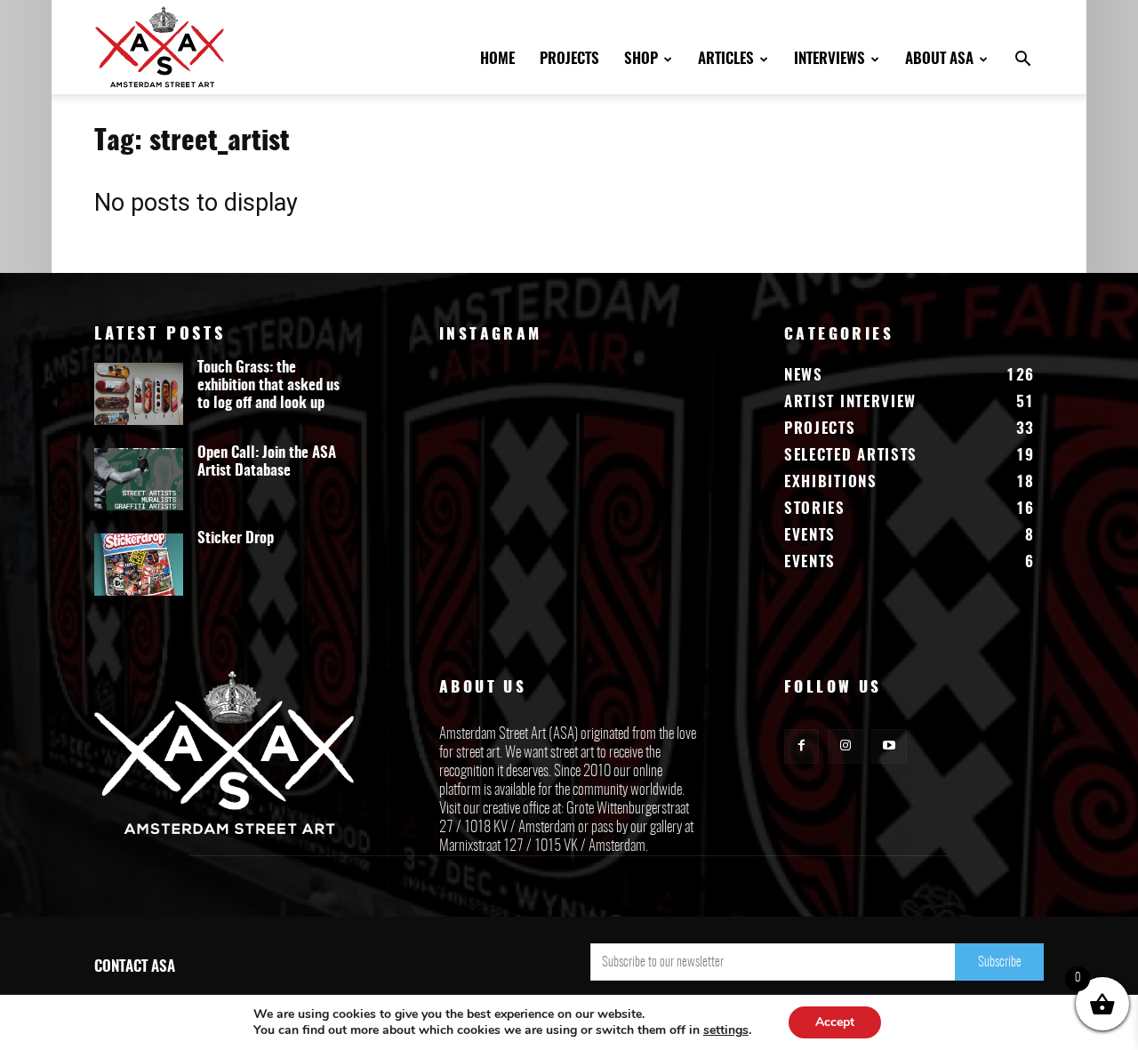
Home (497, 59)
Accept (834, 1022)
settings (726, 1030)
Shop (641, 59)
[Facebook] (801, 746)
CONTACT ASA (134, 966)
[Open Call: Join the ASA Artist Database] (138, 479)
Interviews (829, 59)
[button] (1022, 60)
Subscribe (1000, 962)
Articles (726, 59)
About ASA (939, 59)
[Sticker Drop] (138, 564)
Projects (569, 59)
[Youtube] (888, 746)
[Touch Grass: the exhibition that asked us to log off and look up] (138, 394)
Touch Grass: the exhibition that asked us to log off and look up (268, 385)
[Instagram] (845, 746)
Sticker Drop (235, 538)
